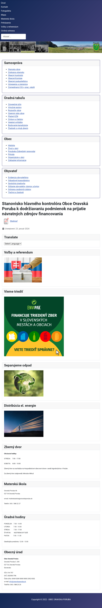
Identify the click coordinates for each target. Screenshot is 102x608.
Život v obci (13, 148)
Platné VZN (13, 116)
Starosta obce (14, 69)
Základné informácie (17, 160)
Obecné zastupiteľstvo (18, 81)
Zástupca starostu (16, 72)
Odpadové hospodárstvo (19, 180)
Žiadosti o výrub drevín (18, 128)
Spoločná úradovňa (16, 183)
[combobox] (13, 36)
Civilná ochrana (8, 31)
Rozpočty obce (14, 110)
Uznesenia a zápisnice (18, 84)
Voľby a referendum (9, 27)
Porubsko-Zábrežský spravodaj (21, 151)
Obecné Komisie (15, 78)
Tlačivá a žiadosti (16, 192)
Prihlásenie (6, 23)
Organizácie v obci (16, 157)
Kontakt (4, 7)
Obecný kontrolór (15, 75)
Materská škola (7, 19)
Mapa (3, 15)
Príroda (11, 154)
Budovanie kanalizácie (18, 125)
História (11, 145)
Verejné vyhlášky (15, 122)
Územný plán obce (16, 113)
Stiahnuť (14, 221)
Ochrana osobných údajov (19, 189)
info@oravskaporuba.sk (17, 582)
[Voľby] (23, 270)
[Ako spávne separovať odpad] (23, 383)
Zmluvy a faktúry (15, 119)
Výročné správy (15, 107)
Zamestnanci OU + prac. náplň (21, 87)
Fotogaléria (6, 11)
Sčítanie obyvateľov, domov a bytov (23, 186)
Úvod (3, 3)
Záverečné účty (14, 104)
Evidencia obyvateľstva (18, 177)
